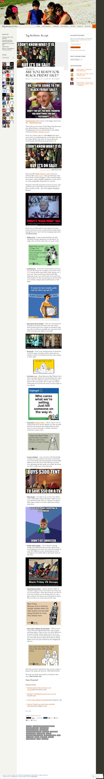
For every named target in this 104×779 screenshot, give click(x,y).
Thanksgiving (30, 121)
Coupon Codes (39, 422)
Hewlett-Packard (49, 735)
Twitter (72, 26)
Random (31, 69)
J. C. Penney (30, 737)
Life (27, 69)
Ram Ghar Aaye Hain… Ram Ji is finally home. (85, 74)
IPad (58, 735)
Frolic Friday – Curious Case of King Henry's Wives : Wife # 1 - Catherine (85, 84)
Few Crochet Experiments (84, 78)
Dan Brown (54, 731)
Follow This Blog (75, 47)
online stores (38, 175)
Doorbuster (41, 733)
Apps (35, 376)
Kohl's (37, 737)
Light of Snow (5, 46)
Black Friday (44, 729)
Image (28, 79)
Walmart (43, 174)
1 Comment (56, 79)
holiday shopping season (41, 132)
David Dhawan (31, 733)
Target (51, 737)
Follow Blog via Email (77, 35)
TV (29, 272)
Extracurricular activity (34, 735)
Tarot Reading (46, 26)
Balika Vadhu (44, 728)
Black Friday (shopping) (34, 731)
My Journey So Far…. (10, 26)
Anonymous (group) (32, 728)
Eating (49, 733)
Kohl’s (49, 174)
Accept (29, 726)
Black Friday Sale (35, 122)
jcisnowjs (48, 79)
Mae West (44, 737)
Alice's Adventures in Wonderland (43, 726)
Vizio (39, 276)
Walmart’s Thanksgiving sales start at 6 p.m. (41, 694)
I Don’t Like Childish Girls (35, 700)
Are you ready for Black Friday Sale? (42, 74)
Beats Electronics (32, 729)
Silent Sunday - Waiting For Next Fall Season (84, 70)
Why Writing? (64, 26)
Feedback (56, 26)
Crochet (45, 731)
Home (38, 26)
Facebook (80, 26)
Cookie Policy (34, 776)
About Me (87, 26)
